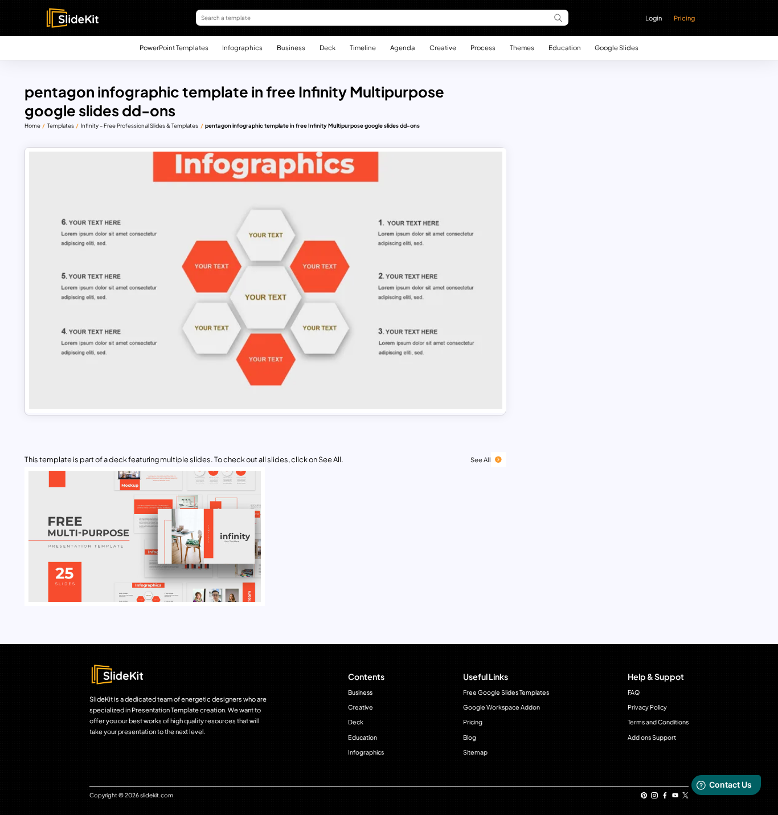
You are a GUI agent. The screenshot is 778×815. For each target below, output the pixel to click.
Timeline (363, 47)
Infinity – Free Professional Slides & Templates (139, 125)
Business (291, 47)
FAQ (634, 692)
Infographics (242, 47)
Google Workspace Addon (501, 707)
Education (564, 47)
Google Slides (616, 47)
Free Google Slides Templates (506, 692)
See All (480, 459)
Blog (469, 737)
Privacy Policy (647, 707)
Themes (522, 47)
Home (32, 125)
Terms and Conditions (658, 722)
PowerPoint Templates (174, 47)
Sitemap (475, 752)
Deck (327, 47)
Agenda (402, 47)
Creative (442, 47)
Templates (60, 125)
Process (483, 47)
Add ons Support (652, 737)
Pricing (684, 18)
